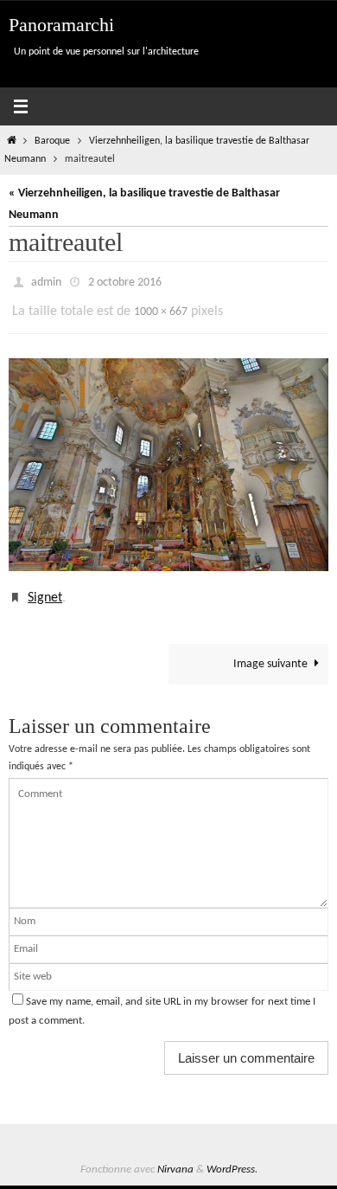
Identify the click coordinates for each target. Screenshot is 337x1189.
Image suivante (270, 652)
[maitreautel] (168, 456)
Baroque (52, 141)
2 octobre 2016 (125, 280)
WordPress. (232, 1156)
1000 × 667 (161, 305)
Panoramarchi (61, 24)
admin (46, 280)
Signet (45, 588)
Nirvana (175, 1156)
